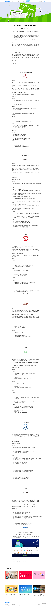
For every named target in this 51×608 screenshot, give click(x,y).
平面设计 (26, 255)
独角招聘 (24, 28)
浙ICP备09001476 (44, 603)
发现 (15, 1)
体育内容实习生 (32, 94)
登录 (44, 1)
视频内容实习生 (27, 94)
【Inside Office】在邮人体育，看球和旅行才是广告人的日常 (20, 88)
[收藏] (36, 564)
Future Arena (13, 561)
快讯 (12, 1)
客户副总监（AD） (23, 506)
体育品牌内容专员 (17, 94)
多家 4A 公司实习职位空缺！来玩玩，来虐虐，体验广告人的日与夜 (25, 534)
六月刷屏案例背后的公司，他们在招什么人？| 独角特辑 (25, 532)
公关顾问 (19, 367)
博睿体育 (35, 45)
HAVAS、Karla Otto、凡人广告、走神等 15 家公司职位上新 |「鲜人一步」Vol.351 (39, 595)
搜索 (41, 1)
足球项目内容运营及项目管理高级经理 (17, 194)
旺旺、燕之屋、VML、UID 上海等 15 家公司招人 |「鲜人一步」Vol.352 (11, 580)
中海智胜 (24, 561)
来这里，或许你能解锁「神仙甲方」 (24, 594)
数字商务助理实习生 (17, 441)
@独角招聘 (17, 537)
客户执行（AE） (33, 506)
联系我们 (9, 605)
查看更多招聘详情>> (25, 148)
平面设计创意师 (28, 506)
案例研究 (18, 1)
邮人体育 (28, 45)
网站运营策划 (23, 94)
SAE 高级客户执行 (18, 255)
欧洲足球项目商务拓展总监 (16, 179)
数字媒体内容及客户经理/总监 (16, 443)
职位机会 (22, 1)
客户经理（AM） (17, 506)
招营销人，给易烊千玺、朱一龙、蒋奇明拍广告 (25, 580)
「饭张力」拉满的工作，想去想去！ (10, 594)
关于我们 (6, 605)
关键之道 (31, 45)
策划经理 (23, 255)
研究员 (16, 367)
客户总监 (15, 256)
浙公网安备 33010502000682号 (42, 604)
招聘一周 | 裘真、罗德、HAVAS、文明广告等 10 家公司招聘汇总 (39, 580)
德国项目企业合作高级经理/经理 (16, 209)
